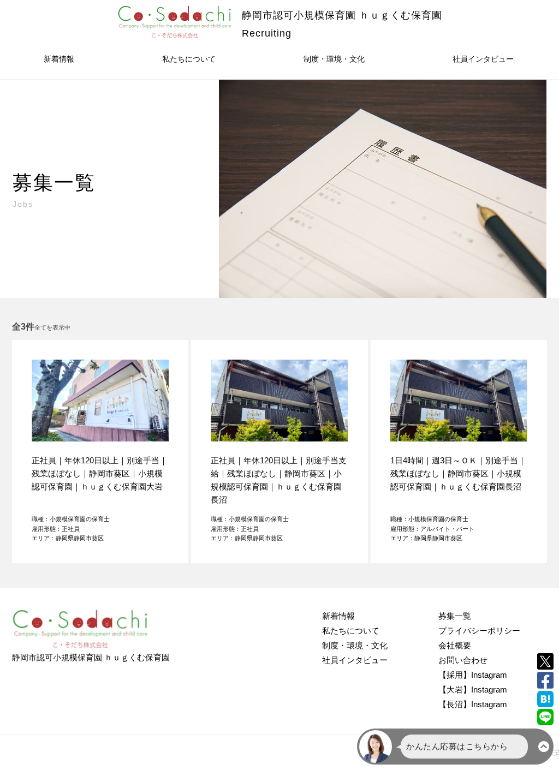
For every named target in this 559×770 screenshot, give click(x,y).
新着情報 (59, 59)
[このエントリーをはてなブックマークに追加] (545, 699)
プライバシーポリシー (479, 630)
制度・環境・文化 (334, 59)
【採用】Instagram (472, 674)
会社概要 (454, 645)
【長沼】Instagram (472, 704)
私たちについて (189, 59)
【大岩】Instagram (472, 689)
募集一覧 (454, 615)
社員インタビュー (483, 59)
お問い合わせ (462, 660)
